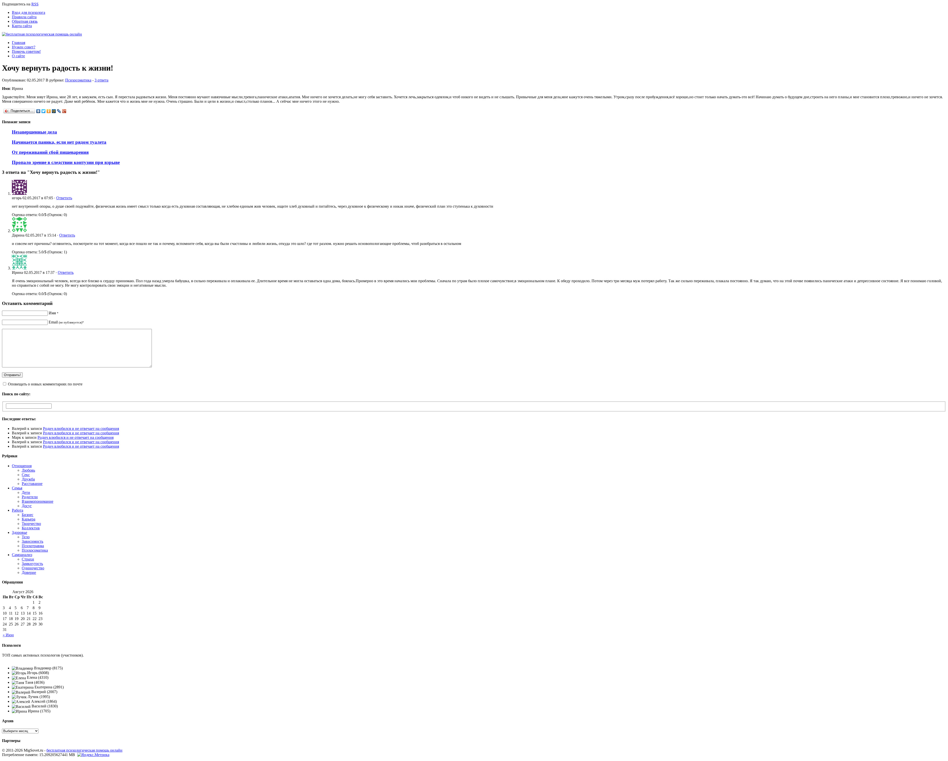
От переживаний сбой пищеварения (50, 152)
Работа (17, 510)
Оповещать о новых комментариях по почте (45, 384)
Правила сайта (24, 17)
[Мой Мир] (54, 111)
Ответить (64, 198)
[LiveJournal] (59, 111)
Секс (26, 475)
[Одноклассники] (48, 111)
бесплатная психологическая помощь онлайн (84, 750)
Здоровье (19, 532)
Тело (26, 537)
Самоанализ (22, 555)
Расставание (32, 483)
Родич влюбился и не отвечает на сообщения (81, 428)
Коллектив (31, 528)
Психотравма (33, 546)
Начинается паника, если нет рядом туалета (59, 142)
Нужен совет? (23, 47)
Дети (26, 492)
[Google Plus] (64, 111)
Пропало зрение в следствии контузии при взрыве (66, 162)
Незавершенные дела (34, 132)
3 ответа (101, 80)
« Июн (8, 635)
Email (66, 322)
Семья (17, 488)
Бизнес (27, 515)
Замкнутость (32, 563)
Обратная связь (25, 21)
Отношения (22, 466)
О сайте (18, 56)
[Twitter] (43, 111)
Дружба (28, 479)
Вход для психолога (28, 12)
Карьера (28, 519)
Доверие (29, 572)
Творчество (31, 523)
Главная (18, 42)
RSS (35, 4)
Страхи (28, 559)
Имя (54, 313)
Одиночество (33, 568)
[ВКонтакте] (38, 111)
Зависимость (32, 541)
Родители (30, 497)
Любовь (28, 470)
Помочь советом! (26, 51)
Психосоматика (78, 80)
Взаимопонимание (37, 501)
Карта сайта (22, 26)
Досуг (27, 506)
